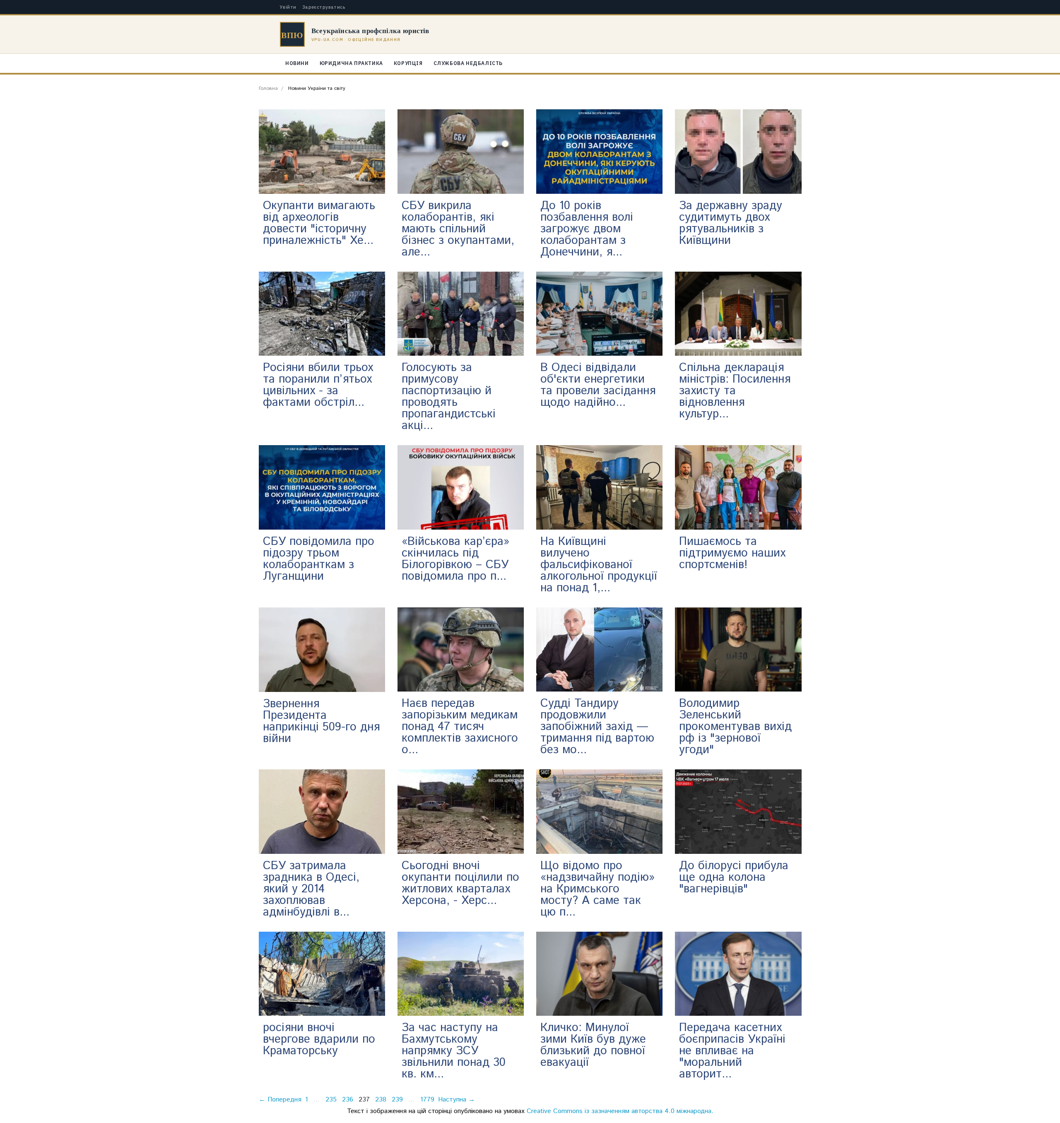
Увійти (288, 7)
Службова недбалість (468, 63)
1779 (427, 1099)
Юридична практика (351, 63)
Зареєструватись (324, 7)
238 (380, 1099)
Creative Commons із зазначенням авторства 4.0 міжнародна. (620, 1111)
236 (347, 1099)
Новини (297, 63)
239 (397, 1099)
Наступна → (456, 1099)
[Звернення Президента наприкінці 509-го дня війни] (322, 649)
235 (331, 1099)
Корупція (408, 63)
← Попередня (280, 1099)
